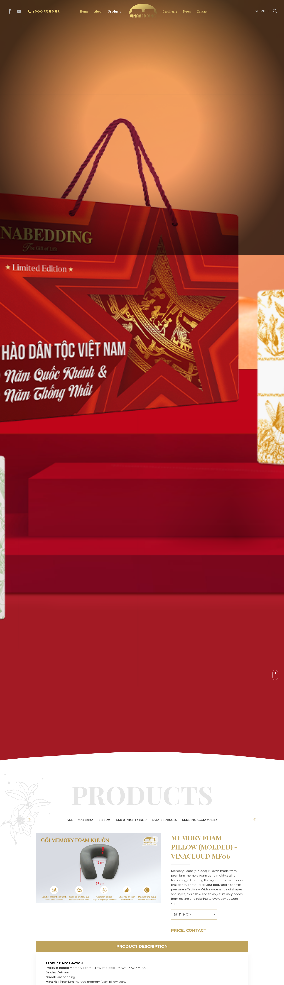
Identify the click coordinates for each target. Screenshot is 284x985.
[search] (274, 11)
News (187, 11)
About (98, 11)
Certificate (169, 11)
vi (256, 11)
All (70, 820)
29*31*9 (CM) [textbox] (183, 914)
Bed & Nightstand (131, 820)
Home (84, 11)
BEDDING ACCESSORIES (199, 820)
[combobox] (194, 914)
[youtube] (19, 11)
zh (263, 11)
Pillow (105, 820)
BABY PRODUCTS (164, 820)
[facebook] (10, 11)
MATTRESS (86, 820)
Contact (202, 11)
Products (114, 11)
